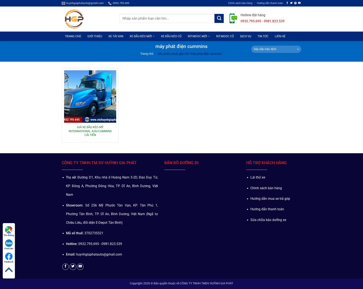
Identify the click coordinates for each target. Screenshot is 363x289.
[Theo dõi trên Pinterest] (295, 3)
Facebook (8, 262)
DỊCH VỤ (245, 36)
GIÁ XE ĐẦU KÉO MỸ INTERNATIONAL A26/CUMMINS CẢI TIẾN (90, 130)
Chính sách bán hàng (240, 3)
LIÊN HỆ (280, 36)
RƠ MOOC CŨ (225, 36)
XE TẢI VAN (115, 36)
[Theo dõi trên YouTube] (299, 3)
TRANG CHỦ (73, 36)
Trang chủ (146, 53)
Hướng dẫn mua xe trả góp (270, 199)
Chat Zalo (8, 248)
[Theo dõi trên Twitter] (291, 3)
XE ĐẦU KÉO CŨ (171, 36)
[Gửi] (219, 18)
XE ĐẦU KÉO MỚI (141, 36)
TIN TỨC (263, 36)
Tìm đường (9, 235)
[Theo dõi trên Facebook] (287, 3)
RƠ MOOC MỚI (197, 36)
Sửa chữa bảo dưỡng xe (268, 220)
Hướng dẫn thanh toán (270, 3)
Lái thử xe (257, 177)
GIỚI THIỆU (94, 36)
